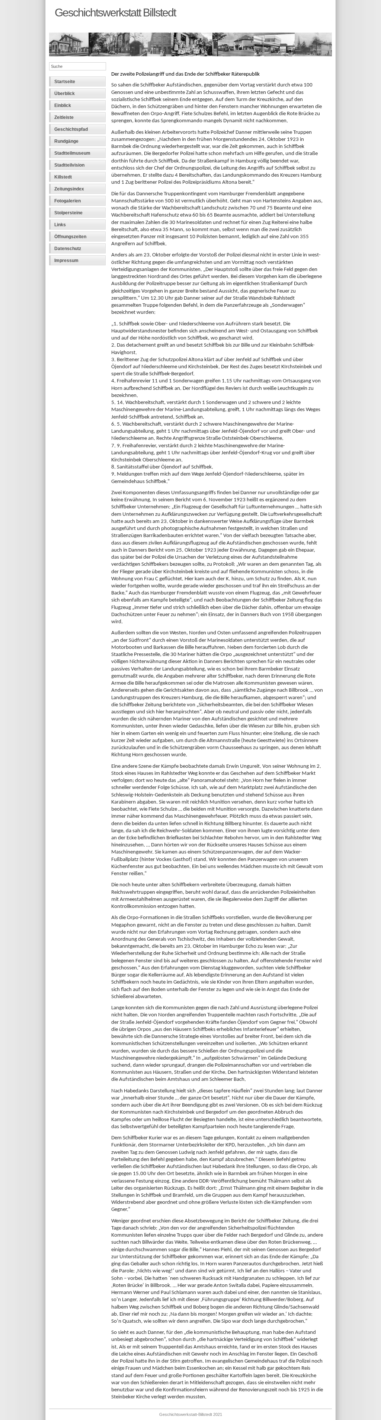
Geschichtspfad (71, 129)
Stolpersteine (68, 212)
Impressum (66, 260)
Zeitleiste (64, 117)
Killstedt (63, 177)
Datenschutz (67, 248)
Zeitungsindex (69, 189)
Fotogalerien (67, 200)
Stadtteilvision (69, 165)
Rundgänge (66, 141)
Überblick (64, 93)
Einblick (62, 105)
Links (60, 224)
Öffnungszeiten (70, 236)
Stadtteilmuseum (72, 153)
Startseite (64, 81)
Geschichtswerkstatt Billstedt (115, 12)
